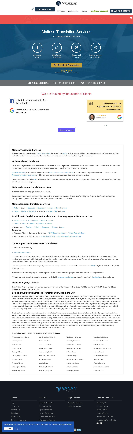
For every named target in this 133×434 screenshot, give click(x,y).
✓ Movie (22, 211)
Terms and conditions (18, 420)
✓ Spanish (39, 224)
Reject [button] (17, 429)
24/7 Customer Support (57, 233)
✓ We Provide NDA (48, 236)
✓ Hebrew (48, 224)
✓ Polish (36, 227)
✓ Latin (42, 220)
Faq (12, 403)
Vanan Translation (43, 153)
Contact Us (15, 406)
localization (96, 277)
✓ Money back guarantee (21, 252)
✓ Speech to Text (60, 208)
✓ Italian (15, 220)
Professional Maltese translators (24, 175)
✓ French (23, 220)
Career (84, 11)
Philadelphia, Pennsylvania (106, 420)
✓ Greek (15, 224)
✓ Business (30, 208)
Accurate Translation (47, 403)
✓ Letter (15, 211)
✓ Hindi (22, 224)
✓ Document (40, 208)
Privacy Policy (66, 424)
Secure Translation (46, 413)
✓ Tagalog (27, 227)
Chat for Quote (120, 11)
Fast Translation (45, 406)
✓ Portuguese (33, 220)
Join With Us (15, 410)
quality (65, 153)
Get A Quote (15, 413)
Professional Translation (48, 420)
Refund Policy (16, 416)
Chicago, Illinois (102, 406)
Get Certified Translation (66, 65)
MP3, (93, 266)
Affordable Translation (47, 416)
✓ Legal (49, 208)
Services (60, 11)
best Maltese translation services (61, 173)
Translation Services (75, 403)
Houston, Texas (101, 410)
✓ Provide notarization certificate (69, 236)
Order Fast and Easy (77, 233)
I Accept (8, 429)
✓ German (30, 224)
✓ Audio (15, 208)
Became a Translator (75, 406)
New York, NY (101, 403)
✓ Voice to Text (52, 211)
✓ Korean (49, 220)
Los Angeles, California (104, 416)
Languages (72, 11)
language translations (65, 277)
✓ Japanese (44, 227)
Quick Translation (46, 410)
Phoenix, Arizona (102, 413)
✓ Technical (31, 211)
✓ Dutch (54, 227)
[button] (104, 125)
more (63, 211)
